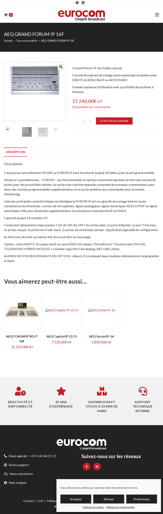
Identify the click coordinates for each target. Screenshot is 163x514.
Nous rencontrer (21, 474)
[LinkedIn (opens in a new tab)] (83, 3)
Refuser (109, 499)
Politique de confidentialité (120, 507)
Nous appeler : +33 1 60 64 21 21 (32, 456)
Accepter (76, 499)
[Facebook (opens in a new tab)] (77, 3)
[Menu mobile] (157, 14)
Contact (28, 500)
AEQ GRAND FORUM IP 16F (57, 40)
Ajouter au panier (114, 120)
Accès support (18, 465)
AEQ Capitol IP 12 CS (62, 336)
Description (15, 152)
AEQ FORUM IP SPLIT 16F (22, 338)
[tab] (15, 152)
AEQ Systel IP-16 (101, 336)
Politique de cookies (93, 507)
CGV (40, 500)
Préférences (141, 499)
